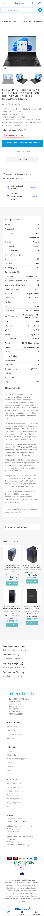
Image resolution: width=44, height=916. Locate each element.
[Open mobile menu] (4, 3)
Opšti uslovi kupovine (15, 791)
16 (38, 268)
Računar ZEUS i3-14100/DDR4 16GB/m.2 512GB (12, 567)
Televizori (10, 751)
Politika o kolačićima (14, 787)
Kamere (10, 766)
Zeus (12, 572)
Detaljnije (34, 187)
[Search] (40, 10)
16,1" (36, 289)
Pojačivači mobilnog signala (17, 759)
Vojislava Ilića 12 (15, 704)
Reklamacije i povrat (14, 799)
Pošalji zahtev (23, 159)
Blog (8, 806)
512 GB (36, 306)
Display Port (34, 369)
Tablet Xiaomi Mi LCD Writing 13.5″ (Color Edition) (32, 608)
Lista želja (10, 738)
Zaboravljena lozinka (14, 734)
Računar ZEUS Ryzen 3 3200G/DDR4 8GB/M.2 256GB (31, 567)
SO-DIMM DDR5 (32, 276)
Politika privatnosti (14, 783)
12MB (36, 263)
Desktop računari (15, 570)
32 (38, 280)
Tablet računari (35, 611)
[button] (12, 583)
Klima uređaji (12, 755)
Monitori (10, 762)
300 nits (35, 302)
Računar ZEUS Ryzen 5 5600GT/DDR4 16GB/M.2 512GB (12, 608)
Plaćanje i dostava (13, 795)
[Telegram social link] (21, 178)
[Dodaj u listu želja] (18, 548)
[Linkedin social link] (18, 178)
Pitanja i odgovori (13, 803)
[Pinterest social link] (15, 178)
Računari (6, 570)
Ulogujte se (11, 730)
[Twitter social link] (13, 178)
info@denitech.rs (19, 821)
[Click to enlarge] (5, 68)
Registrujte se (12, 726)
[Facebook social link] (10, 178)
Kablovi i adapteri (13, 770)
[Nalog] (32, 3)
